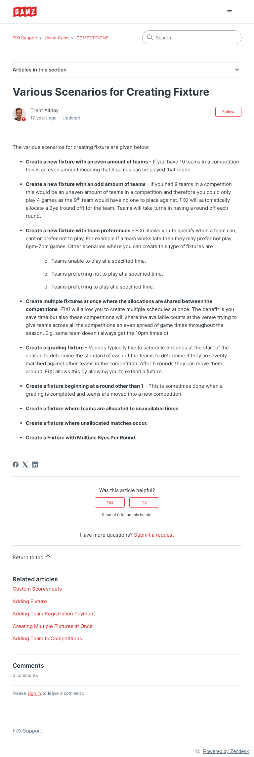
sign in (34, 693)
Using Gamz (57, 37)
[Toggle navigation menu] (229, 12)
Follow (228, 111)
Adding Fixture (30, 601)
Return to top (29, 557)
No (144, 502)
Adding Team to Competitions (47, 638)
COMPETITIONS (92, 37)
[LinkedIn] (35, 465)
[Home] (25, 12)
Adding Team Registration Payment (54, 613)
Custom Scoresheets (37, 589)
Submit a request (154, 535)
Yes (109, 502)
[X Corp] (25, 465)
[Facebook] (16, 465)
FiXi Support (25, 37)
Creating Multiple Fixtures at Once (53, 626)
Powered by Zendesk (226, 751)
